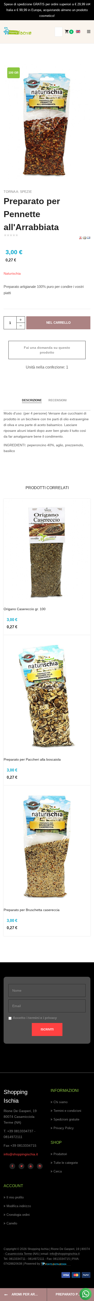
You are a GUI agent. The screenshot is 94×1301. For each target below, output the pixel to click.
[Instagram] (40, 1166)
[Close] (89, 4)
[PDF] (81, 237)
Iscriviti (47, 1029)
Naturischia (12, 273)
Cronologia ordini (18, 1215)
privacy (51, 1018)
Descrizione (32, 400)
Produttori (60, 1154)
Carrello (12, 1223)
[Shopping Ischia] (17, 31)
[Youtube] (31, 1166)
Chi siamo (60, 1102)
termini (34, 1018)
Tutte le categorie (66, 1163)
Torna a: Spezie (18, 192)
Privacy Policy (64, 1128)
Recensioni (57, 400)
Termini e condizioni (67, 1111)
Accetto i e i (35, 1018)
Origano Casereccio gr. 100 (25, 609)
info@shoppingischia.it (21, 1154)
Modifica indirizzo (19, 1206)
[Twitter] (21, 1166)
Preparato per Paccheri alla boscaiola (32, 759)
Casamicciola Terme (18, 1254)
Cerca (58, 1171)
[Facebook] (12, 1166)
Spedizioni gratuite (66, 1119)
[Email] (88, 237)
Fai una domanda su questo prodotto (47, 350)
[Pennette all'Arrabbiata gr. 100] (47, 121)
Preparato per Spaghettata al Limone (75, 1294)
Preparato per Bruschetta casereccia (32, 910)
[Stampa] (85, 237)
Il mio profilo (15, 1197)
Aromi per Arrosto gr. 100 (29, 1294)
